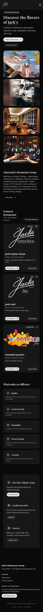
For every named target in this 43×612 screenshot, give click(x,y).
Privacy (14, 607)
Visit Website (10, 268)
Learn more (9, 197)
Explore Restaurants (11, 40)
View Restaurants (9, 596)
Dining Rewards (7, 581)
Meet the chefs (13, 494)
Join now (11, 517)
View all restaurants (31, 219)
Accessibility (27, 607)
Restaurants (6, 578)
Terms (20, 607)
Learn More (32, 268)
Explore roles (13, 540)
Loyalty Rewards (11, 45)
